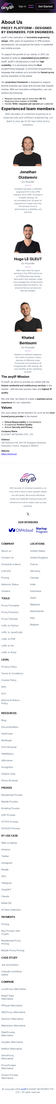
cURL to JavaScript (11, 632)
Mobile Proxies (9, 801)
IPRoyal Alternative (11, 1005)
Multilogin (6, 740)
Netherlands (37, 611)
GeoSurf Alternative (12, 1019)
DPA (3, 686)
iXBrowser (7, 760)
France (34, 564)
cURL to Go (7, 645)
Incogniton (7, 767)
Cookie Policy (8, 680)
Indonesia (35, 591)
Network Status (10, 584)
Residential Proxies (12, 795)
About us (6, 551)
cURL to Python (10, 625)
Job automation (10, 964)
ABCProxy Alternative (13, 1012)
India (32, 584)
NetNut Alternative (11, 1048)
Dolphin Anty (8, 773)
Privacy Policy (9, 666)
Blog (3, 720)
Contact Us (7, 557)
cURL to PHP (8, 639)
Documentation (9, 727)
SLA (3, 693)
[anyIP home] (7, 6)
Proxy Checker (9, 619)
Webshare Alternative (13, 1025)
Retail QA (6, 903)
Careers (5, 591)
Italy (32, 617)
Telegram (6, 883)
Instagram (7, 863)
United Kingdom (39, 557)
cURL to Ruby (8, 652)
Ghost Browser (9, 780)
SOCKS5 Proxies (10, 828)
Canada (34, 577)
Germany (35, 571)
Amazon (5, 849)
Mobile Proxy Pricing (12, 950)
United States (37, 551)
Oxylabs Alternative (12, 1042)
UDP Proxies (8, 815)
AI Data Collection (11, 909)
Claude (5, 896)
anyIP (24, 1089)
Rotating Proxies (10, 808)
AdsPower (7, 733)
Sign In (22, 6)
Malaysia (35, 604)
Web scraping (9, 842)
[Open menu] (31, 6)
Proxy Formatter (10, 605)
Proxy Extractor (10, 612)
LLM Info (6, 571)
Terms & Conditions (12, 673)
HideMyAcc (7, 753)
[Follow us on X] (28, 514)
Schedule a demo (11, 564)
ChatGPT (6, 889)
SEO (3, 876)
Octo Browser (9, 747)
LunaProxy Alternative (13, 989)
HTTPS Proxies (9, 821)
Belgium (34, 624)
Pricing (5, 577)
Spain (33, 597)
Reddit (4, 869)
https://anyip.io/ (9, 454)
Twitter (5, 856)
